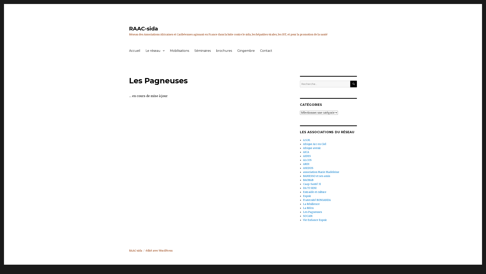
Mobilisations (179, 51)
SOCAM (307, 216)
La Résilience (311, 204)
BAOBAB (308, 180)
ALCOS (307, 160)
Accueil (134, 51)
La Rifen (308, 208)
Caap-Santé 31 (312, 184)
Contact (266, 51)
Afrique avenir (312, 148)
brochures (224, 51)
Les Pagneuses (312, 212)
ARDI (306, 164)
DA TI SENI (309, 188)
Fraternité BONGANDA (317, 200)
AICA (306, 152)
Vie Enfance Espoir (315, 220)
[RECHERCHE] (353, 84)
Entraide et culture (314, 192)
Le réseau (153, 51)
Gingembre (246, 51)
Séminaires (202, 51)
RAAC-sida (143, 28)
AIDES (307, 156)
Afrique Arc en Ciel (314, 144)
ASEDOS (308, 168)
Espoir (307, 196)
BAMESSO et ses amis (316, 176)
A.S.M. (306, 140)
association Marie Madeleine (321, 172)
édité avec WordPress (159, 250)
